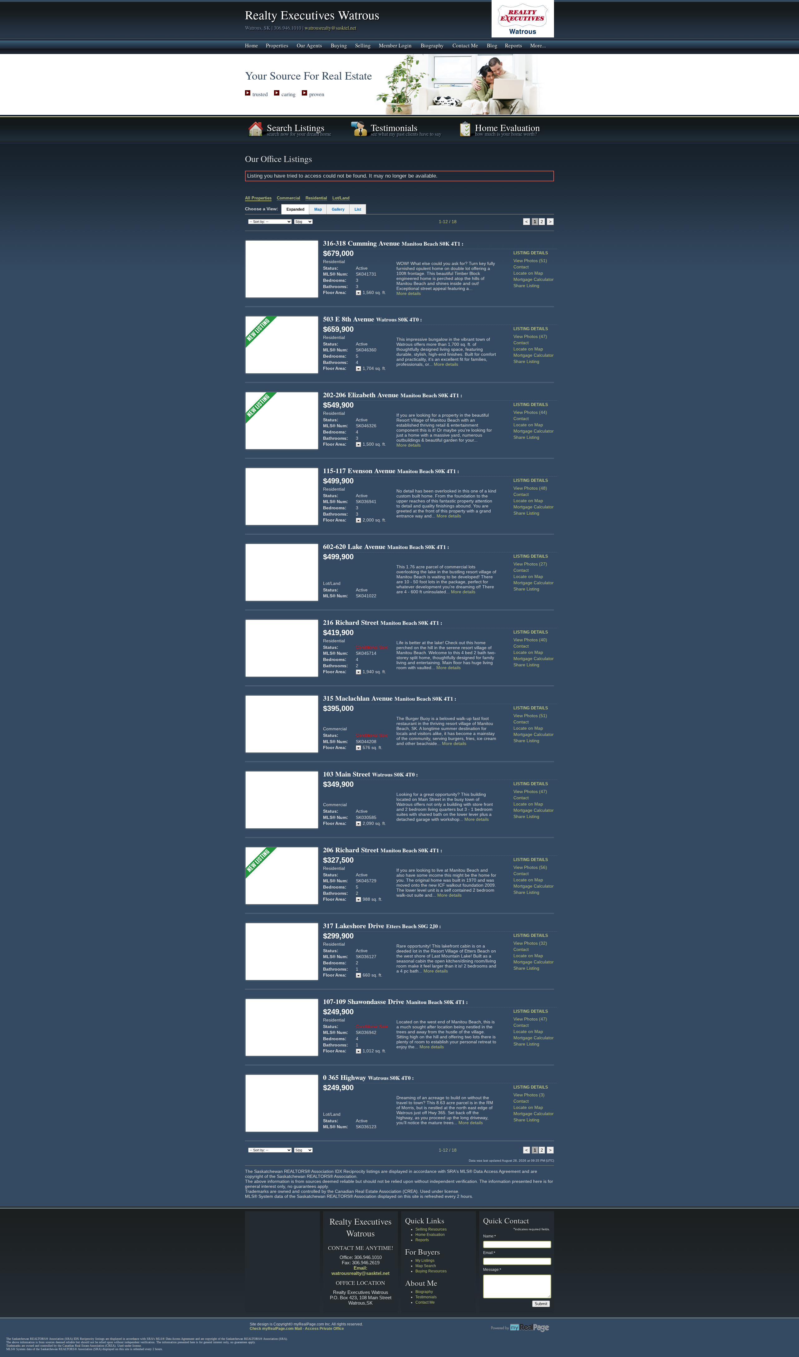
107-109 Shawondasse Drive (395, 1001)
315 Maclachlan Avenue (389, 698)
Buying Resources (431, 1271)
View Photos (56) (530, 867)
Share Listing (526, 285)
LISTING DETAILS (530, 253)
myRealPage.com (520, 1328)
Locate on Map (528, 273)
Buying (339, 45)
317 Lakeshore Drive (382, 925)
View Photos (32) (530, 943)
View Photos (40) (530, 639)
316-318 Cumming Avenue (393, 243)
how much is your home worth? (506, 133)
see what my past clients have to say (406, 133)
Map (318, 209)
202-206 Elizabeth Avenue (392, 394)
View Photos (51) (530, 260)
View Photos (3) (529, 1094)
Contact (521, 266)
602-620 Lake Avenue (386, 546)
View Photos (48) (530, 488)
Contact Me (465, 45)
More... (538, 45)
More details (408, 293)
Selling (363, 45)
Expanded (295, 209)
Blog (492, 45)
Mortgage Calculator (533, 279)
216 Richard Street (382, 622)
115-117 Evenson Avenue (391, 470)
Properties (277, 45)
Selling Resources (431, 1229)
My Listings (424, 1260)
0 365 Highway (368, 1077)
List (358, 209)
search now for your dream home (299, 133)
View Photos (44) (530, 412)
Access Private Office (324, 1328)
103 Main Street (370, 774)
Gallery (338, 209)
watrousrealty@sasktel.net (330, 27)
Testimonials (426, 1297)
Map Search (425, 1266)
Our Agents (309, 45)
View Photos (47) (530, 336)
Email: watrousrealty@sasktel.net (360, 1270)
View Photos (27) (530, 563)
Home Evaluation (430, 1234)
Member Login (395, 45)
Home (251, 45)
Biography (432, 45)
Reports (513, 45)
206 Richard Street (382, 850)
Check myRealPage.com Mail (276, 1328)
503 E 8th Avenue (372, 319)
